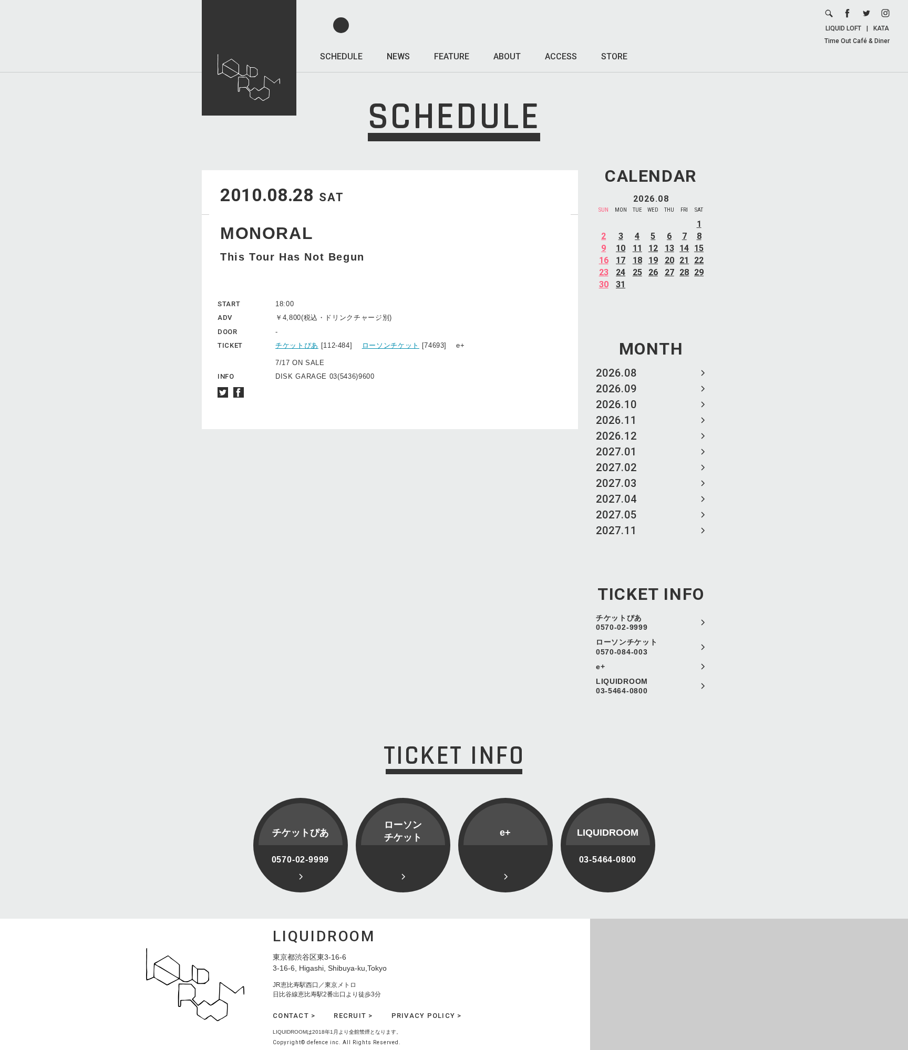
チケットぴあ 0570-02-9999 (621, 622)
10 (620, 248)
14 (684, 248)
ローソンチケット (390, 345)
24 (620, 272)
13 (669, 248)
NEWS (398, 56)
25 (637, 272)
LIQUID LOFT (843, 28)
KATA (881, 28)
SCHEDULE (341, 56)
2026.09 (616, 388)
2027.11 (616, 530)
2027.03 (616, 483)
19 (653, 260)
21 (684, 260)
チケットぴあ (296, 345)
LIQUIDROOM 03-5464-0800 (622, 686)
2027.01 (616, 451)
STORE (614, 56)
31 (620, 284)
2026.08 (616, 373)
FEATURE (451, 56)
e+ (600, 666)
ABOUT (507, 56)
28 (684, 272)
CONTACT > (294, 1016)
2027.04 (616, 499)
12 (653, 248)
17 (620, 260)
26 (653, 272)
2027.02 (616, 467)
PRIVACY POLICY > (426, 1016)
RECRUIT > (353, 1016)
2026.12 (616, 436)
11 (637, 248)
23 (603, 272)
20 (669, 260)
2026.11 (616, 420)
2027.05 (616, 515)
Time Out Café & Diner (857, 41)
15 (699, 248)
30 (603, 284)
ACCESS (561, 56)
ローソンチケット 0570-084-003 (627, 647)
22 (699, 260)
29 (699, 272)
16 (603, 260)
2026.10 (616, 404)
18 (637, 260)
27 (669, 272)
